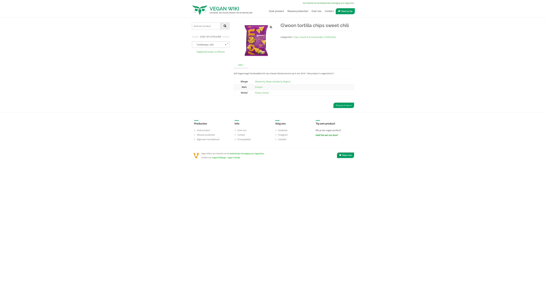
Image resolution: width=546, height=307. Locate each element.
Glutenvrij (260, 81)
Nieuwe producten (298, 11)
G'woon (258, 87)
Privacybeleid (244, 139)
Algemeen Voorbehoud (208, 139)
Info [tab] (240, 65)
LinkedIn (282, 139)
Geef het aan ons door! (327, 135)
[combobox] (210, 44)
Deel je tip (346, 11)
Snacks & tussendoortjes (311, 37)
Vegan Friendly (234, 157)
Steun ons (347, 155)
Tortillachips (330, 37)
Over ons (316, 11)
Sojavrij (286, 81)
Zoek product (276, 11)
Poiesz (258, 92)
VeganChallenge (219, 157)
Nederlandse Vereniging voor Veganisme (246, 153)
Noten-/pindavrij (274, 81)
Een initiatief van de (328, 3)
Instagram (283, 134)
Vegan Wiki (224, 9)
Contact (329, 11)
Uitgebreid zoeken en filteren (211, 51)
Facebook (282, 130)
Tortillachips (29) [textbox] (209, 44)
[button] (271, 27)
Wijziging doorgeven (344, 105)
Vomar (265, 92)
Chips (296, 37)
